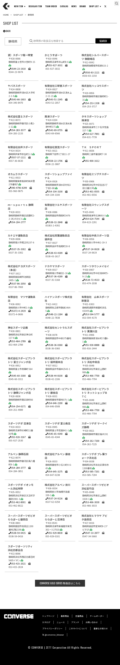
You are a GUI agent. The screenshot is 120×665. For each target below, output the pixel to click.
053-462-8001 (18, 502)
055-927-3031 (55, 65)
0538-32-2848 (55, 222)
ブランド (75, 622)
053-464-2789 (18, 341)
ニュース (61, 622)
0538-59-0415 (18, 532)
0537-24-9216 (55, 498)
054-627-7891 (92, 133)
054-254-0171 (18, 406)
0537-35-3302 (18, 249)
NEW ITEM (18, 6)
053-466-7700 (92, 375)
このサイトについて (78, 628)
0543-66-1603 (18, 99)
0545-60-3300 (18, 375)
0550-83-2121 (92, 72)
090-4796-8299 (19, 187)
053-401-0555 (92, 191)
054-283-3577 (18, 130)
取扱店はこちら (60, 583)
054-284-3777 (18, 467)
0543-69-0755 (55, 130)
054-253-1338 (92, 103)
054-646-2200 (55, 403)
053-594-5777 (92, 314)
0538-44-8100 (55, 375)
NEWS (73, 6)
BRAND (83, 6)
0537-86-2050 (18, 283)
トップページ (48, 616)
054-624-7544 (92, 218)
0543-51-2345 (55, 99)
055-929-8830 (55, 532)
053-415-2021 (18, 563)
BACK (7, 31)
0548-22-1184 (55, 314)
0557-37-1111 (18, 157)
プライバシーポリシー (52, 628)
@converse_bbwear (54, 634)
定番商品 (79, 616)
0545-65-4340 (55, 433)
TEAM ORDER (51, 6)
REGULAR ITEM (35, 6)
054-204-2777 (18, 222)
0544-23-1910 (18, 68)
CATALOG (64, 6)
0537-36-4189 (55, 276)
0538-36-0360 (55, 345)
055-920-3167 (18, 437)
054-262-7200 (92, 440)
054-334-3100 (55, 191)
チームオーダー (97, 616)
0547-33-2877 (92, 532)
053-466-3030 (92, 502)
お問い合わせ (92, 622)
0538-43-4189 (55, 252)
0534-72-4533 (92, 279)
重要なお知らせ (101, 628)
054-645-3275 (55, 471)
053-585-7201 (92, 471)
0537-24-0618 (92, 249)
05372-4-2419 (18, 310)
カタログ (46, 622)
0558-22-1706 (55, 160)
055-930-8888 (92, 345)
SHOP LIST (94, 6)
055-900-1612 (92, 160)
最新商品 (65, 616)
